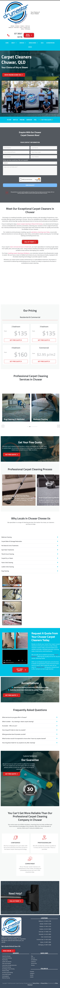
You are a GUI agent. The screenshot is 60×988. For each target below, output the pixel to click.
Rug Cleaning (5, 571)
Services (22, 43)
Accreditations (50, 43)
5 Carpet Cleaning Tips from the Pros (16, 496)
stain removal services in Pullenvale (20, 247)
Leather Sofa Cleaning (7, 567)
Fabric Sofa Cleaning (7, 563)
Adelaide (42, 924)
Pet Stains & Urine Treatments (9, 546)
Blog (42, 43)
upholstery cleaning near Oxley (40, 232)
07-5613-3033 (47, 939)
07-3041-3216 (47, 926)
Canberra (42, 929)
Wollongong (41, 945)
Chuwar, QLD (40, 667)
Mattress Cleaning (6, 537)
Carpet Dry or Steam (7, 558)
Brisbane (42, 926)
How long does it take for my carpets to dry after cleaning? (18, 743)
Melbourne (41, 921)
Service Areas (32, 43)
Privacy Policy (44, 983)
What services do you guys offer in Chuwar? (14, 717)
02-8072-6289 (47, 945)
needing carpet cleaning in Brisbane (19, 253)
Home (6, 43)
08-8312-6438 (47, 924)
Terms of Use (36, 983)
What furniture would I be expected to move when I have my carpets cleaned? (24, 738)
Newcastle (41, 934)
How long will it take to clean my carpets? (14, 730)
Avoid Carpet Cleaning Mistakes (49, 498)
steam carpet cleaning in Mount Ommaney (30, 224)
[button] (30, 97)
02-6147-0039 (47, 929)
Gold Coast (41, 931)
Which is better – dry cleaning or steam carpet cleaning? (18, 722)
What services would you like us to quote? (15, 160)
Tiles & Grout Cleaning (7, 554)
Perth (42, 937)
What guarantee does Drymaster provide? (14, 734)
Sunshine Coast (40, 939)
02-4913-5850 (47, 934)
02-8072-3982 (47, 942)
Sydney (42, 942)
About (13, 43)
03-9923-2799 (47, 921)
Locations (44, 918)
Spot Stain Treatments (7, 550)
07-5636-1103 (47, 931)
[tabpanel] (16, 408)
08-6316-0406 (47, 937)
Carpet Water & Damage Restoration (11, 541)
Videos (30, 47)
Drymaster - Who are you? (9, 726)
